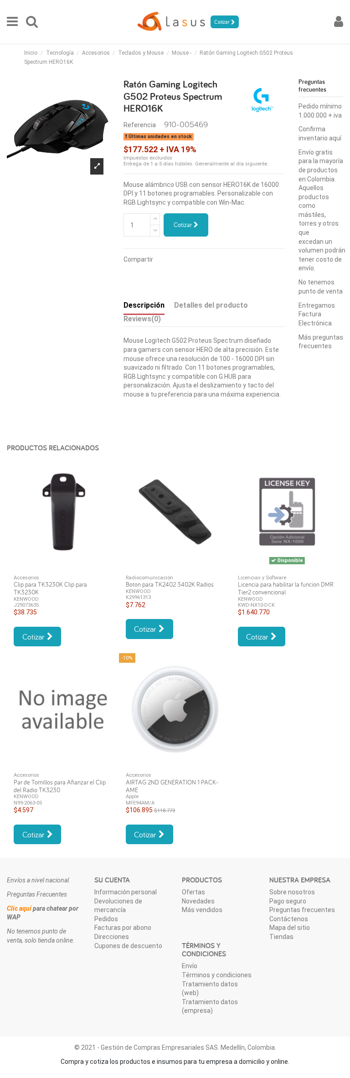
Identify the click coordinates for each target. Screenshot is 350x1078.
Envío (189, 966)
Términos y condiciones (217, 975)
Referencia (140, 125)
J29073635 (26, 605)
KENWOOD (26, 599)
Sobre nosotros (292, 892)
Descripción (144, 305)
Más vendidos (202, 909)
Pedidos (106, 919)
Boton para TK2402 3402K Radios (170, 584)
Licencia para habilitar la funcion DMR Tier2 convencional (286, 588)
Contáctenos (288, 919)
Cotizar (184, 225)
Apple (132, 796)
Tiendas (281, 936)
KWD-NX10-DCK (256, 605)
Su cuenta (112, 880)
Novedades (198, 901)
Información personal (125, 892)
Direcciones (111, 936)
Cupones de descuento (128, 945)
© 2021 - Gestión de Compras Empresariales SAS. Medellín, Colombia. (175, 1047)
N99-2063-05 (28, 803)
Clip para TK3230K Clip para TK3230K (50, 588)
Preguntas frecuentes (302, 909)
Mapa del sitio (289, 927)
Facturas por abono (122, 927)
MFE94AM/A (140, 803)
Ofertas (193, 892)
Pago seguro (287, 901)
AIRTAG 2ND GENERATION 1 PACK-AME (172, 786)
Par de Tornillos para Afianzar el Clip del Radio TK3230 (60, 786)
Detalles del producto (211, 305)
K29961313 (138, 597)
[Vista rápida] (63, 564)
